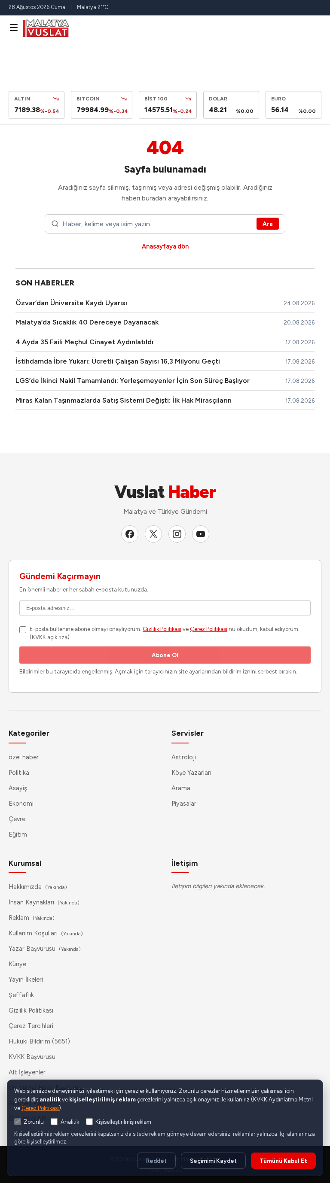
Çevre (17, 819)
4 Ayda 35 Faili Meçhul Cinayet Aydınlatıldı (84, 342)
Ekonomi (21, 803)
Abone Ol (165, 655)
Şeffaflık (21, 995)
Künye (17, 964)
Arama (180, 788)
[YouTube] (200, 534)
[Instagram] (177, 534)
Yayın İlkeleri (26, 979)
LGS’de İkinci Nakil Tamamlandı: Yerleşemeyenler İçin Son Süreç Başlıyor (132, 380)
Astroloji (183, 757)
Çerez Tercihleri (31, 1026)
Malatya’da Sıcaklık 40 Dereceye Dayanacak (87, 322)
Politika (19, 773)
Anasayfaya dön (165, 246)
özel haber (24, 757)
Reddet (156, 1160)
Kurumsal (25, 863)
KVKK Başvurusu (32, 1057)
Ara (268, 223)
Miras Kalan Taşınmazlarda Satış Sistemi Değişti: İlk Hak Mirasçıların (123, 400)
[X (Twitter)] (153, 534)
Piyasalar (183, 803)
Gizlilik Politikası (162, 629)
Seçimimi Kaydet (213, 1160)
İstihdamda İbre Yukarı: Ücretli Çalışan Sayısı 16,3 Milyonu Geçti (117, 361)
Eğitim (18, 834)
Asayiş (18, 788)
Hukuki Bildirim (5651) (39, 1041)
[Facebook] (129, 534)
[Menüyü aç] (14, 27)
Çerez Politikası (208, 629)
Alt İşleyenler (27, 1072)
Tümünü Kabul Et (283, 1160)
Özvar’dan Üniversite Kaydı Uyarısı (71, 303)
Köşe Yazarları (191, 773)
